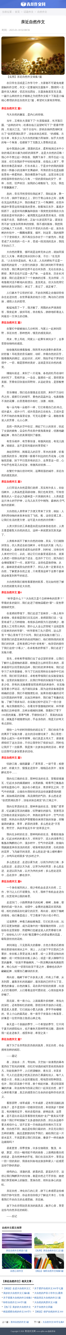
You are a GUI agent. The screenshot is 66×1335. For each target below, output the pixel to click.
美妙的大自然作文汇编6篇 (16, 1293)
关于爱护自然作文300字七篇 (48, 1288)
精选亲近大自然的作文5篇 (47, 1297)
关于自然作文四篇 (43, 1307)
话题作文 (28, 12)
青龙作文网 (30, 1331)
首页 (17, 12)
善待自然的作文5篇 (20, 1322)
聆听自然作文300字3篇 (15, 1302)
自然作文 (42, 12)
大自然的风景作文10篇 (45, 1302)
